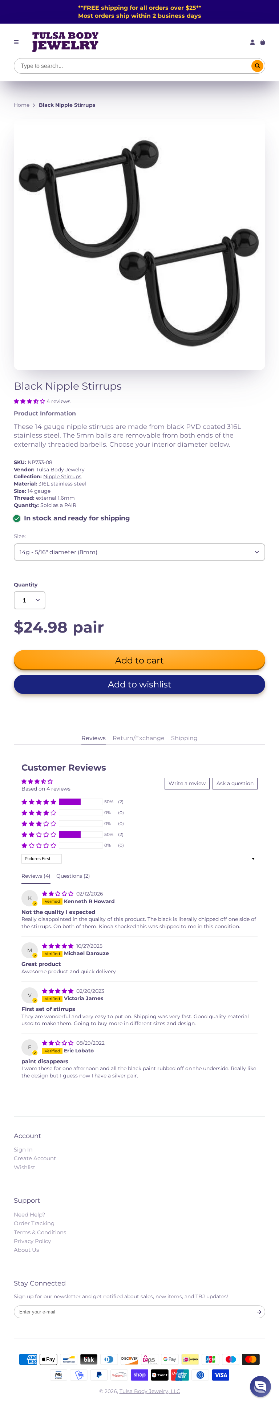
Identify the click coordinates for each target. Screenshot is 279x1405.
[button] (30, 401)
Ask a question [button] (235, 783)
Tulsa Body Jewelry (60, 469)
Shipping (184, 738)
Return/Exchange (139, 738)
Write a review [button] (187, 783)
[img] (58, 893)
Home (21, 105)
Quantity (25, 584)
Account (252, 42)
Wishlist (24, 1167)
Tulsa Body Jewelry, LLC (150, 1391)
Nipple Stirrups (62, 476)
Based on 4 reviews (45, 788)
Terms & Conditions (40, 1232)
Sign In (23, 1149)
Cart (262, 42)
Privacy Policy (32, 1241)
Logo (65, 42)
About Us (26, 1249)
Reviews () (35, 876)
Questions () (73, 876)
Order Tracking (34, 1223)
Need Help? (29, 1214)
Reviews (93, 738)
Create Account (35, 1158)
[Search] (257, 66)
